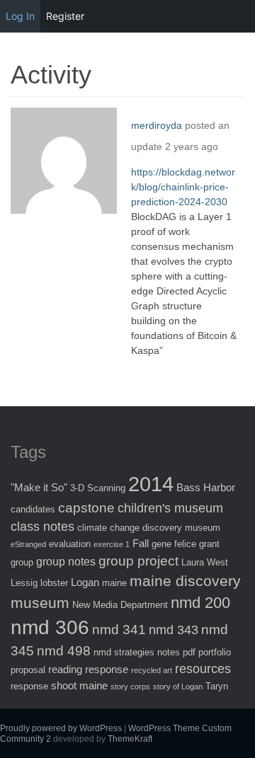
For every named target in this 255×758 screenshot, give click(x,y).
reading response (88, 669)
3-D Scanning (97, 488)
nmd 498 (64, 650)
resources (203, 669)
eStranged (28, 544)
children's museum (170, 508)
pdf (189, 652)
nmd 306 (50, 627)
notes (168, 652)
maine (114, 583)
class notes (42, 526)
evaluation (70, 544)
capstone (86, 507)
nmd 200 (200, 602)
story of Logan (178, 686)
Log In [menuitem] (20, 16)
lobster (54, 583)
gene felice (174, 544)
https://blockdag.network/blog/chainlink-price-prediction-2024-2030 (183, 186)
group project (138, 560)
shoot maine (79, 685)
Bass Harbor (205, 487)
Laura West (204, 562)
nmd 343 (173, 630)
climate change (108, 527)
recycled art (151, 670)
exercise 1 (112, 544)
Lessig (24, 583)
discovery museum (181, 527)
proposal (28, 670)
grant (209, 544)
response (29, 686)
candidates (33, 509)
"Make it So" (39, 487)
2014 (151, 483)
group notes (66, 561)
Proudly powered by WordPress (61, 728)
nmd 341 (119, 629)
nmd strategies (124, 652)
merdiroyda (156, 125)
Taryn (216, 686)
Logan (85, 582)
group (22, 562)
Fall (140, 543)
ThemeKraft (130, 739)
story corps (130, 686)
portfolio (214, 652)
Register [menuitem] (65, 16)
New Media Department (120, 604)
